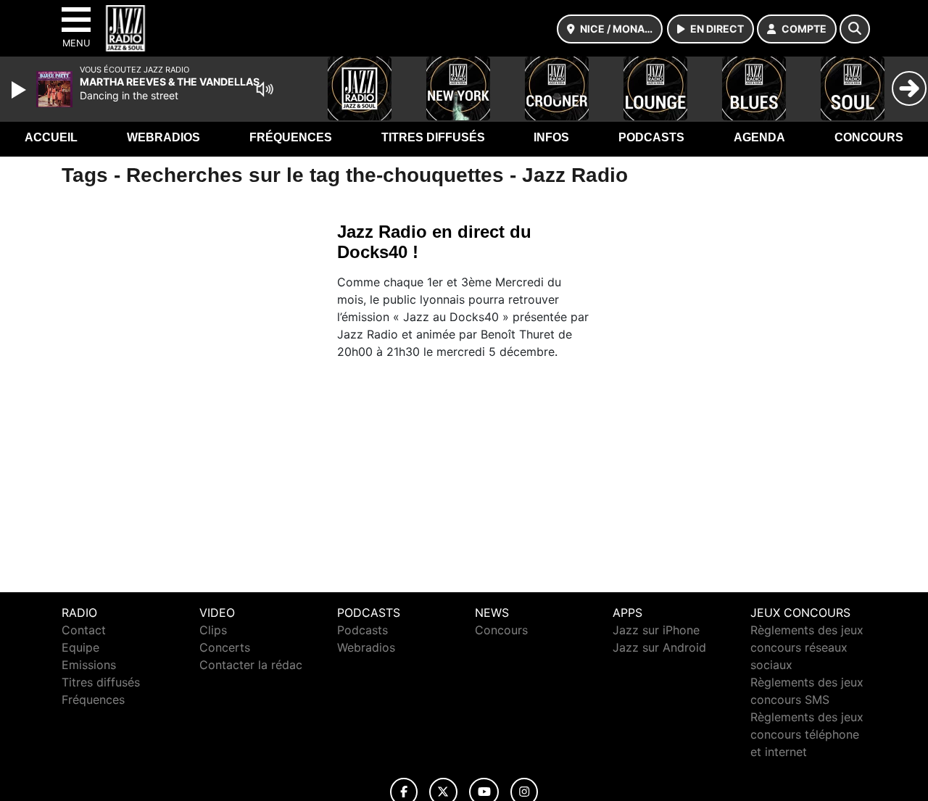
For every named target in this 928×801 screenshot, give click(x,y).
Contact (84, 630)
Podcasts (651, 137)
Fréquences (290, 137)
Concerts (224, 647)
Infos (551, 137)
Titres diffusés (433, 137)
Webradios (163, 137)
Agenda (759, 137)
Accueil (51, 137)
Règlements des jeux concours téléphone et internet (806, 734)
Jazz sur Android (659, 647)
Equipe (80, 647)
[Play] (20, 90)
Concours (868, 137)
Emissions (89, 664)
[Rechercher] (855, 28)
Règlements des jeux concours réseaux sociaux (806, 647)
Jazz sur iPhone (656, 630)
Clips (213, 630)
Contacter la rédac (250, 664)
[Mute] (265, 89)
